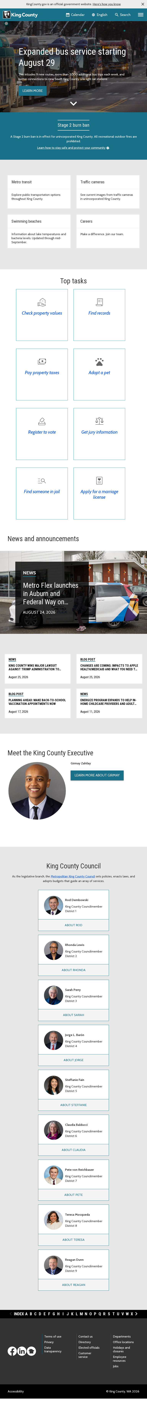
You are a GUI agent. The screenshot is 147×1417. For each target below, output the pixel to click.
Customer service (84, 1355)
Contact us (85, 1336)
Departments (122, 1336)
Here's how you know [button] (107, 4)
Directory (84, 1342)
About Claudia (74, 1150)
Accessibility (16, 1391)
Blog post (87, 659)
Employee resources (119, 1358)
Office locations (123, 1342)
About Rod (73, 925)
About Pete (73, 1195)
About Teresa (73, 1240)
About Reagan (73, 1285)
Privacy (49, 1342)
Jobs (115, 1366)
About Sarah (73, 1015)
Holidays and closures (121, 1349)
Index (19, 1314)
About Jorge (73, 1060)
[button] (143, 4)
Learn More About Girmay (97, 775)
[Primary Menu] (141, 14)
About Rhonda (74, 970)
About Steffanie (73, 1105)
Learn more (33, 90)
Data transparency (52, 1349)
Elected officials (89, 1347)
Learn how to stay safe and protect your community (71, 148)
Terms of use (52, 1336)
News (29, 572)
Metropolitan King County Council (73, 876)
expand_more (73, 103)
